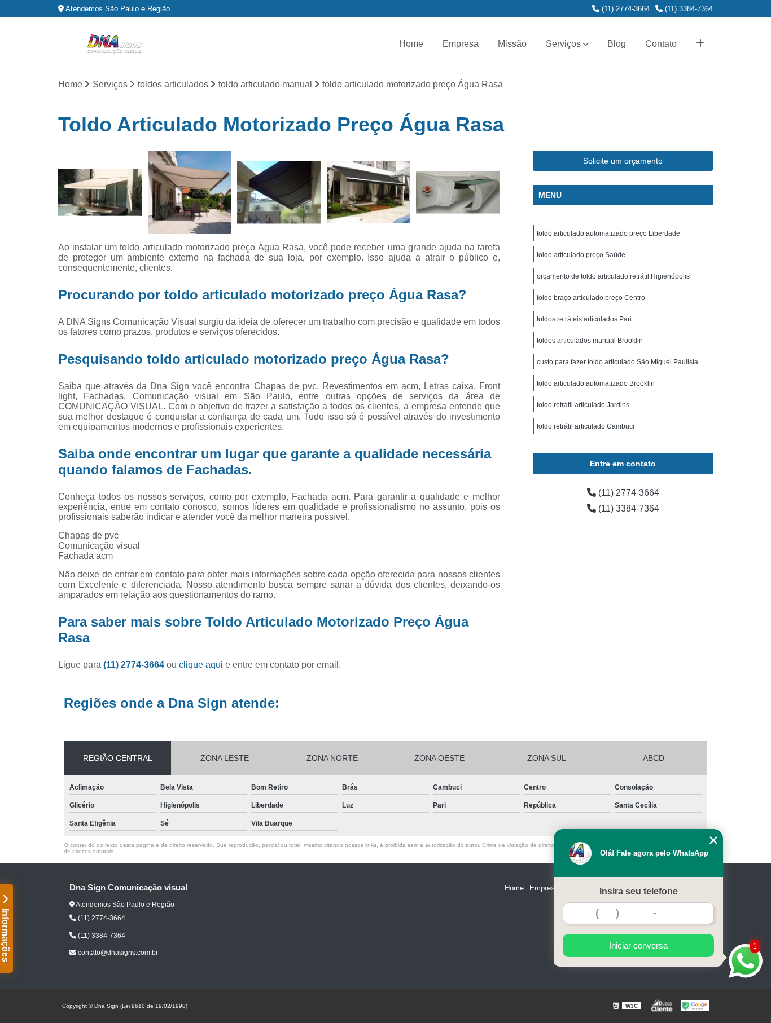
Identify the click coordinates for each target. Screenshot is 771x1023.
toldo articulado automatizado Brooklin (596, 383)
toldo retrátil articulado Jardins (583, 405)
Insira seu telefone (638, 891)
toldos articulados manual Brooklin (590, 341)
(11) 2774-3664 (624, 9)
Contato (661, 43)
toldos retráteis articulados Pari (584, 319)
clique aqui (201, 664)
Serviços (563, 43)
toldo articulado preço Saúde (581, 255)
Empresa (461, 43)
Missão (512, 43)
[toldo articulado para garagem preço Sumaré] (190, 193)
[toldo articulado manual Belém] (458, 193)
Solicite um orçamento (623, 160)
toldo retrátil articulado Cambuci (585, 426)
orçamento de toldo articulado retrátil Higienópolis (613, 276)
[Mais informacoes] (700, 44)
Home (411, 43)
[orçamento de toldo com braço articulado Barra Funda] (100, 193)
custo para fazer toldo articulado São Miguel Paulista (617, 362)
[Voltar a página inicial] (114, 44)
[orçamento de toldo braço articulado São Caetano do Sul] (369, 193)
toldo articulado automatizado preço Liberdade (608, 233)
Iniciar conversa (638, 945)
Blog (616, 43)
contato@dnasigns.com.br (117, 952)
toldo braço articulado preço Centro (591, 298)
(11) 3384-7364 (688, 9)
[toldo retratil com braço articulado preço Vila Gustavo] (279, 193)
